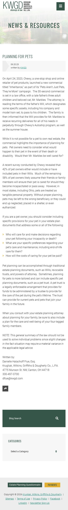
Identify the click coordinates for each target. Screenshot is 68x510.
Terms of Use (23, 498)
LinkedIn (22, 503)
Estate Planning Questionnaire (24, 484)
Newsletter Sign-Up (40, 503)
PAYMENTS (52, 485)
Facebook (55, 498)
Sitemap (9, 498)
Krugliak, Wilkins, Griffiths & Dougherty (42, 494)
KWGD (23, 67)
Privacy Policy (40, 498)
